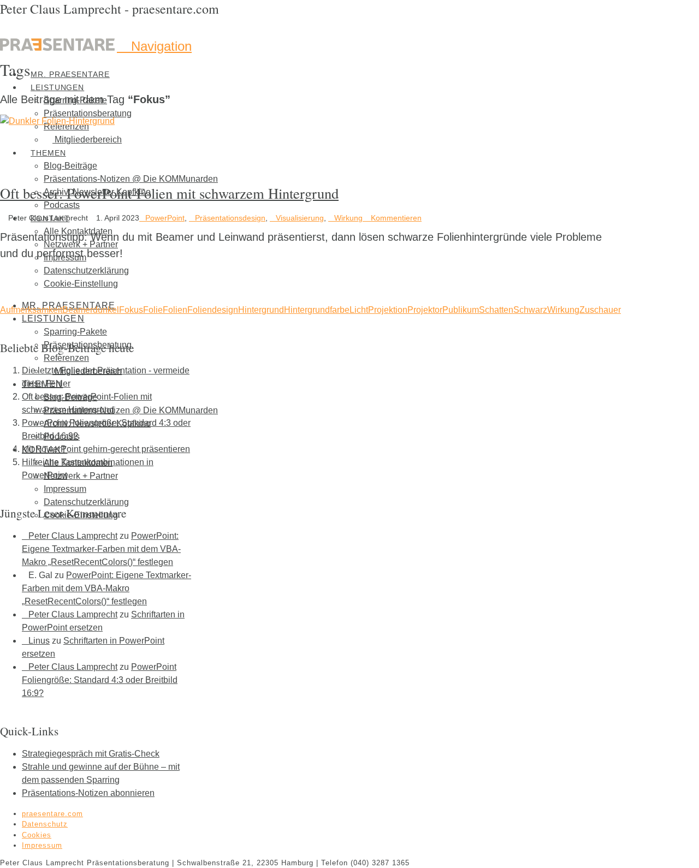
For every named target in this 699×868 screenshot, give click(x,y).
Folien (175, 309)
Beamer (77, 309)
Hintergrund (261, 309)
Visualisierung (300, 217)
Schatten (496, 309)
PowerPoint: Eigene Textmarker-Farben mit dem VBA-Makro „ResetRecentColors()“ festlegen (101, 549)
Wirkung (348, 217)
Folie (153, 309)
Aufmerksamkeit (31, 309)
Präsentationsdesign (230, 217)
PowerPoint (165, 217)
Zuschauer (600, 309)
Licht (359, 309)
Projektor (424, 309)
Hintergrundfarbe (317, 309)
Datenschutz (45, 824)
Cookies (36, 835)
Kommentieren (395, 217)
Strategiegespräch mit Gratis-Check (90, 753)
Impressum (42, 845)
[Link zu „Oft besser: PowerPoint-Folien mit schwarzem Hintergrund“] (57, 121)
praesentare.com (52, 814)
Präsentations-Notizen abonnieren (88, 793)
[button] (154, 46)
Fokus (131, 309)
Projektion (387, 309)
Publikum (460, 309)
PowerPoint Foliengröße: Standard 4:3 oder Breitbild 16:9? (99, 680)
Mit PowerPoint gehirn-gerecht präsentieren (106, 449)
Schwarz (530, 309)
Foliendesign (212, 309)
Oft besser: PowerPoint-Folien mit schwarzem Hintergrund (169, 193)
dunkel (106, 309)
